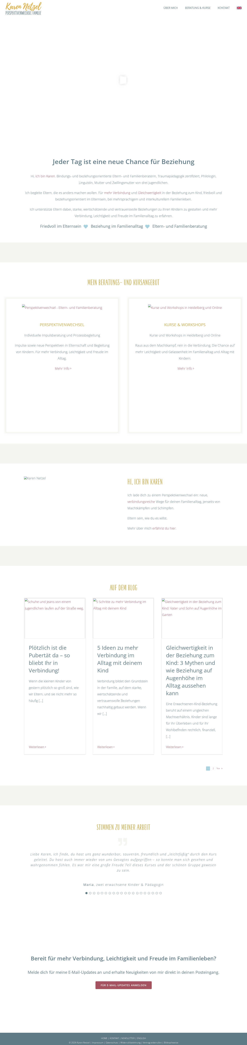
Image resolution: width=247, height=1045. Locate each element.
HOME (104, 1038)
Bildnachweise (171, 1042)
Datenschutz (112, 1042)
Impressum (97, 1042)
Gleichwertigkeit (149, 193)
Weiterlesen (36, 747)
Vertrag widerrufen (152, 1042)
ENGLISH (141, 1038)
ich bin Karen (45, 176)
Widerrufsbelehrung (130, 1042)
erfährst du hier (164, 528)
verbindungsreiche (141, 501)
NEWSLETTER (128, 1038)
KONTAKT (114, 1038)
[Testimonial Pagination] (86, 893)
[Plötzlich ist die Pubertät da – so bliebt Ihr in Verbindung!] (55, 618)
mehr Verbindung (117, 193)
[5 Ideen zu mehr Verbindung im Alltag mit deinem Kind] (123, 618)
